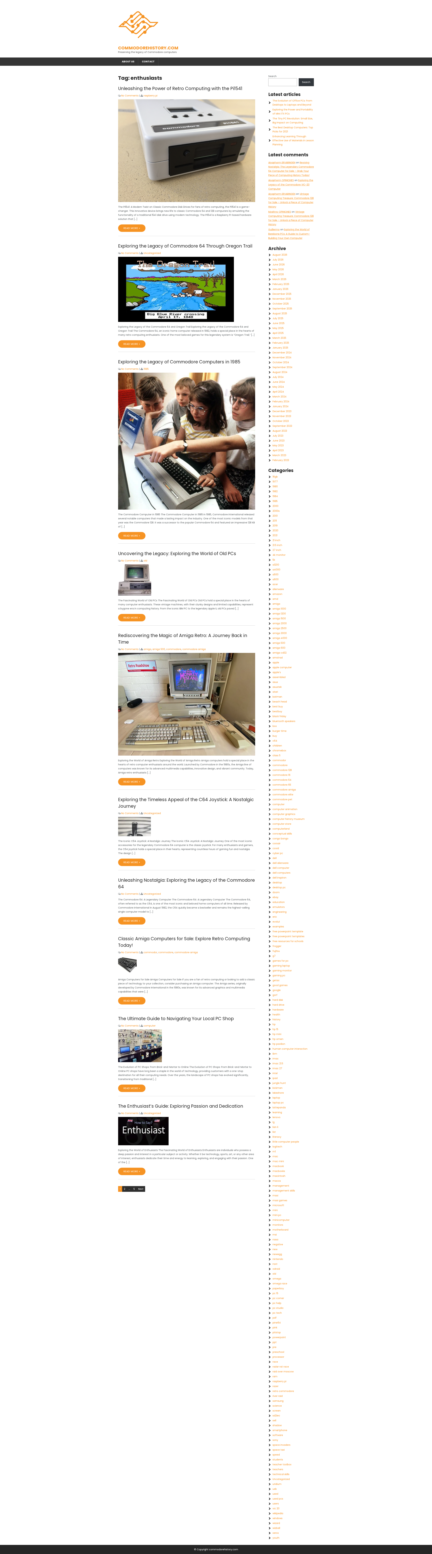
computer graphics (284, 814)
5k (274, 560)
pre (274, 1347)
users (276, 1503)
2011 (275, 520)
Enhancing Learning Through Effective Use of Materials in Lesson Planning (293, 140)
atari (275, 692)
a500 (275, 574)
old (145, 560)
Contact (148, 61)
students (278, 1459)
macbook (278, 1166)
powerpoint (279, 1337)
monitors (278, 1225)
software (278, 1435)
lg (274, 1122)
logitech (277, 1146)
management (281, 1185)
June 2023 (279, 440)
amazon (277, 594)
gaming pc (279, 975)
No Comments (130, 95)
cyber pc (278, 853)
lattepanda (279, 1107)
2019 (275, 525)
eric (275, 916)
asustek (277, 687)
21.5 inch (277, 545)
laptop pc (278, 1102)
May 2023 (278, 445)
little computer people (286, 1141)
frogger (277, 946)
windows (277, 1518)
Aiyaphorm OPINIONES (281, 180)
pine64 (277, 1322)
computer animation (285, 809)
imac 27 (277, 1068)
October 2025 (281, 303)
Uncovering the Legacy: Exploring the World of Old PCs (177, 554)
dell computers (281, 872)
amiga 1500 (279, 618)
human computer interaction (290, 1049)
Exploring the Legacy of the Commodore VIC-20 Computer (290, 184)
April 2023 (278, 450)
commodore (173, 649)
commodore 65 (282, 784)
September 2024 (282, 367)
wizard (276, 1523)
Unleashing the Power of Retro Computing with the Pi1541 (180, 88)
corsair (276, 843)
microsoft (278, 1205)
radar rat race (281, 1366)
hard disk (278, 1000)
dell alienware (281, 863)
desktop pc (279, 887)
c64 (275, 740)
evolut (276, 921)
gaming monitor (282, 970)
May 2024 (278, 386)
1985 (146, 369)
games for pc (281, 960)
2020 (275, 530)
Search (272, 76)
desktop (277, 882)
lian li (275, 1127)
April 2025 (278, 333)
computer (150, 1025)
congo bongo (280, 838)
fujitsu (276, 951)
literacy (277, 1137)
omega (277, 1278)
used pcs (278, 1498)
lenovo (276, 1117)
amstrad (278, 657)
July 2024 (278, 377)
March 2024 (280, 396)
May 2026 (278, 269)
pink (275, 1327)
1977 (275, 481)
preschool (278, 1352)
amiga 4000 (280, 638)
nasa (275, 1239)
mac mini (278, 1161)
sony (275, 1440)
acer (275, 584)
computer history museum (289, 819)
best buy (278, 706)
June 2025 (279, 323)
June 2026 (279, 264)
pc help (277, 1303)
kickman (277, 1088)
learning (277, 1112)
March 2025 (279, 338)
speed (276, 1454)
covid (276, 848)
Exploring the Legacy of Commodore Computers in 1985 (179, 362)
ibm (275, 1053)
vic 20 (276, 1508)
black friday (279, 716)
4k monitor (279, 555)
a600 (276, 579)
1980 (275, 486)
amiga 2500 (280, 628)
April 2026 (278, 274)
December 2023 (282, 411)
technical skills (281, 1474)
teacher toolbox (282, 1464)
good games (280, 985)
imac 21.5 (278, 1063)
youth (276, 1537)
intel (275, 1073)
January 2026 (280, 289)
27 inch (277, 550)
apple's (277, 672)
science (277, 1405)
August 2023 (280, 431)
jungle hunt (279, 1083)
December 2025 (282, 294)
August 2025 (280, 313)
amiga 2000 (280, 623)
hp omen (278, 1039)
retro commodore (283, 1391)
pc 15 (275, 1293)
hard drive (278, 1004)
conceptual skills (282, 833)
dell (275, 858)
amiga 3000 (280, 633)
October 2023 (281, 421)
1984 (275, 496)
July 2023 (278, 435)
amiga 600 (279, 648)
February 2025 (281, 342)
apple (276, 662)
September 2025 (282, 308)
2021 (275, 535)
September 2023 (282, 426)
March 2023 (279, 455)
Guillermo (274, 229)
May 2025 (278, 328)
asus (275, 682)
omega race (280, 1283)
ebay (275, 897)
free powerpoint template (288, 931)
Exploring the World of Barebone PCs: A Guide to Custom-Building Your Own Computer (289, 234)
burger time (280, 731)
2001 (275, 515)
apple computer (282, 667)
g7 (274, 956)
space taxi (279, 1449)
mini (275, 1210)
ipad (275, 1078)
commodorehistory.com (148, 48)
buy (275, 736)
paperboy (278, 1288)
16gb (275, 476)
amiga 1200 (279, 613)
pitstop (277, 1332)
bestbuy (277, 711)
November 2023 (282, 416)
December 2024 (282, 352)
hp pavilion (279, 1044)
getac (276, 980)
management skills (284, 1190)
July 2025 (278, 318)
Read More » (132, 228)
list (274, 1132)
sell (274, 1420)
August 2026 (280, 254)
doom (276, 892)
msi (275, 1234)
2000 (275, 506)
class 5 (276, 755)
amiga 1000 (279, 608)
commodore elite (283, 794)
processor (278, 1357)
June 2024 (279, 382)
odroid (276, 1269)
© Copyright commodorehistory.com (216, 1549)
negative (278, 1244)
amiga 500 (158, 649)
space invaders (281, 1445)
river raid (278, 1396)
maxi (275, 1195)
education (279, 902)
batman (277, 696)
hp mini (277, 1034)
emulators (279, 907)
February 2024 (281, 401)
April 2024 (278, 391)
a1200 (276, 564)
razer (275, 1386)
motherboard (280, 1229)
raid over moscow (283, 1371)
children (277, 745)
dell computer (281, 868)
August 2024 (280, 372)
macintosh (279, 1176)
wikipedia (278, 1513)
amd (275, 599)
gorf (275, 995)
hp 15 (275, 1029)
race (275, 1361)
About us (128, 61)
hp (274, 1024)
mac (275, 1156)
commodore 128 (282, 770)
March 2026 (279, 279)
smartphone (280, 1430)
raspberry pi (150, 95)
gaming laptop (281, 965)
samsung (278, 1401)
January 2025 (280, 347)
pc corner (278, 1298)
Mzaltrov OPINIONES (279, 211)
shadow (277, 1425)
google (277, 990)
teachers (278, 1469)
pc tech (277, 1313)
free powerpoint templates (288, 936)
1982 (275, 491)
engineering (280, 912)
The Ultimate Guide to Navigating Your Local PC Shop (176, 1019)
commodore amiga (194, 649)
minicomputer (281, 1220)
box (275, 726)
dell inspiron (279, 877)
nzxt (275, 1264)
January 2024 (281, 406)
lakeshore (278, 1093)
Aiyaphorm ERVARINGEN (281, 162)
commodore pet (282, 799)
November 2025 (282, 298)
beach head (280, 701)
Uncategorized (152, 253)
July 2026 (278, 259)
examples (278, 926)
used (275, 1493)
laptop (276, 1097)
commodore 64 (282, 780)
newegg (277, 1254)
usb (275, 1489)
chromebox (279, 750)
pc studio (278, 1308)
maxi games (280, 1200)
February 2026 (281, 284)
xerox (276, 1533)
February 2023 (281, 460)
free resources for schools (288, 941)
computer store (282, 824)
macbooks (279, 1171)
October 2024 (281, 362)
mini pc (277, 1215)
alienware (278, 589)
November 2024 (282, 357)
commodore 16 (281, 775)
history (276, 1019)
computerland (281, 828)
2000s (276, 511)
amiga (147, 649)
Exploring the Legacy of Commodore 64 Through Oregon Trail (185, 246)
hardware (278, 1009)
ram (275, 1376)
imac (276, 1058)
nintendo (278, 1259)
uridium (277, 1484)
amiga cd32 (280, 652)
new (275, 1249)
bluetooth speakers (284, 721)
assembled (279, 677)
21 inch (276, 540)
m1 (274, 1151)
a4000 (276, 569)
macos (277, 1181)
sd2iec (276, 1415)
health (276, 1014)
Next (140, 1189)
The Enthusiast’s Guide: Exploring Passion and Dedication (180, 1106)
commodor (150, 952)
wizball (276, 1528)
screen (277, 1410)
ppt (275, 1342)
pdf (275, 1317)
